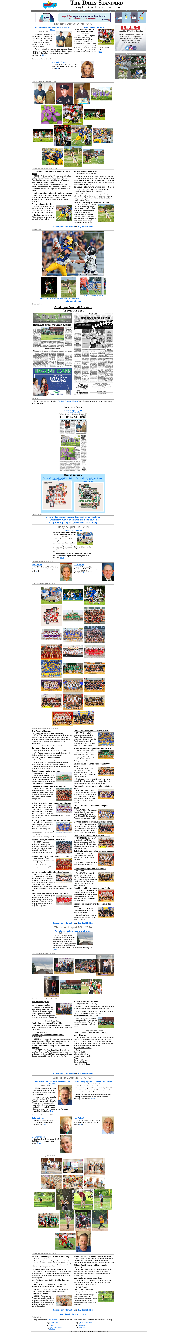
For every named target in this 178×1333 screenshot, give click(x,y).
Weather (118, 11)
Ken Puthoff (79, 1118)
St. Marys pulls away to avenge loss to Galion (94, 187)
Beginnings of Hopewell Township (47, 1023)
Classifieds (106, 11)
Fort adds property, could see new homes (93, 1081)
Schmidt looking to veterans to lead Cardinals (52, 857)
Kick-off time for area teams (86, 1016)
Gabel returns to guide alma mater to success (94, 851)
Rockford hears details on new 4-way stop (92, 1256)
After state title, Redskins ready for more (50, 893)
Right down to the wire (94, 27)
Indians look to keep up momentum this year (51, 803)
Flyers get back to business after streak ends (51, 821)
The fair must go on (40, 1002)
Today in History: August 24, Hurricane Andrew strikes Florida (73, 517)
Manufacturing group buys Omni (88, 1278)
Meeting (52, 1329)
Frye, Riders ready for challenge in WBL (91, 731)
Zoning (51, 1324)
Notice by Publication (85, 1322)
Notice (51, 1325)
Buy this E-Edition (86, 227)
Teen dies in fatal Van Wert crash (46, 182)
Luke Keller (79, 565)
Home (37, 11)
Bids (79, 1324)
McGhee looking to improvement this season (93, 822)
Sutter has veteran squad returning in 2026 (92, 748)
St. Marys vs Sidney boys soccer (92, 295)
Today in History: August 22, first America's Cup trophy (73, 523)
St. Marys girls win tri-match (86, 1001)
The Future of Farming (42, 731)
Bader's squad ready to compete (46, 771)
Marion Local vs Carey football (90, 274)
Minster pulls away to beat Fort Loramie (91, 202)
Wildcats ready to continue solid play (48, 840)
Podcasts (95, 11)
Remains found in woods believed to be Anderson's (52, 1082)
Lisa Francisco (38, 1137)
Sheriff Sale (54, 1322)
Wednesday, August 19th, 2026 (73, 1077)
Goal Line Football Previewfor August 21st (73, 309)
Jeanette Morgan (59, 62)
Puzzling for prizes (40, 1294)
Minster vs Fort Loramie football (68, 298)
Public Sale (82, 1327)
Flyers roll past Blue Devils (44, 204)
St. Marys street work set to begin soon (49, 1269)
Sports (128, 11)
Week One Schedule (82, 1048)
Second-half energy (73, 531)
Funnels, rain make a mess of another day (73, 931)
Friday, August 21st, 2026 (73, 527)
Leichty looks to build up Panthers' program (51, 872)
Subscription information (64, 227)
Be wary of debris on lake (43, 748)
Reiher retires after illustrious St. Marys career (52, 28)
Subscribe (48, 11)
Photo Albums (83, 11)
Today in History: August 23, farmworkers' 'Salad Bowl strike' (73, 520)
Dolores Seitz (38, 1118)
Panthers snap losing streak (86, 171)
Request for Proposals (56, 1327)
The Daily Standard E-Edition (68, 401)
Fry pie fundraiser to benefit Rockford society (52, 193)
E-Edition (60, 11)
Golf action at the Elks (83, 1290)
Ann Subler (37, 565)
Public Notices (52, 1320)
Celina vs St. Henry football (49, 298)
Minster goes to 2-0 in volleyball (46, 758)
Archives (72, 11)
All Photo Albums (73, 301)
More (139, 11)
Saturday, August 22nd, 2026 (73, 23)
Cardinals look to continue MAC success (92, 836)
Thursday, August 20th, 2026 (73, 927)
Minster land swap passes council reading (50, 1257)
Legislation (81, 1325)
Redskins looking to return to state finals (92, 888)
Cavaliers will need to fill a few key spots (50, 786)
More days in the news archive (73, 1314)
